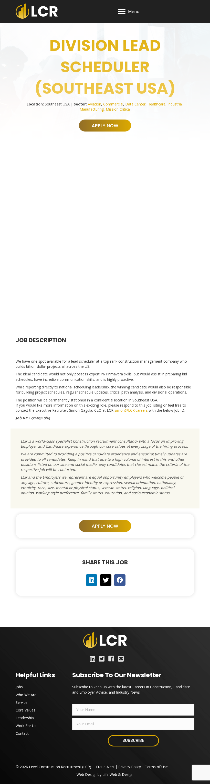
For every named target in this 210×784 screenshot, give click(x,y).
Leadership (25, 717)
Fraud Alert (105, 766)
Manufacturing (92, 109)
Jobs (19, 686)
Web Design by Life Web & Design (105, 774)
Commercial (113, 104)
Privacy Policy (129, 766)
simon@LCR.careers (131, 410)
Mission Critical (118, 109)
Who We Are (26, 694)
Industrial (175, 104)
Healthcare (156, 104)
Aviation (94, 104)
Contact (22, 733)
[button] (105, 126)
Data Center (135, 104)
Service (21, 702)
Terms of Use (156, 766)
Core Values (25, 710)
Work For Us (26, 725)
